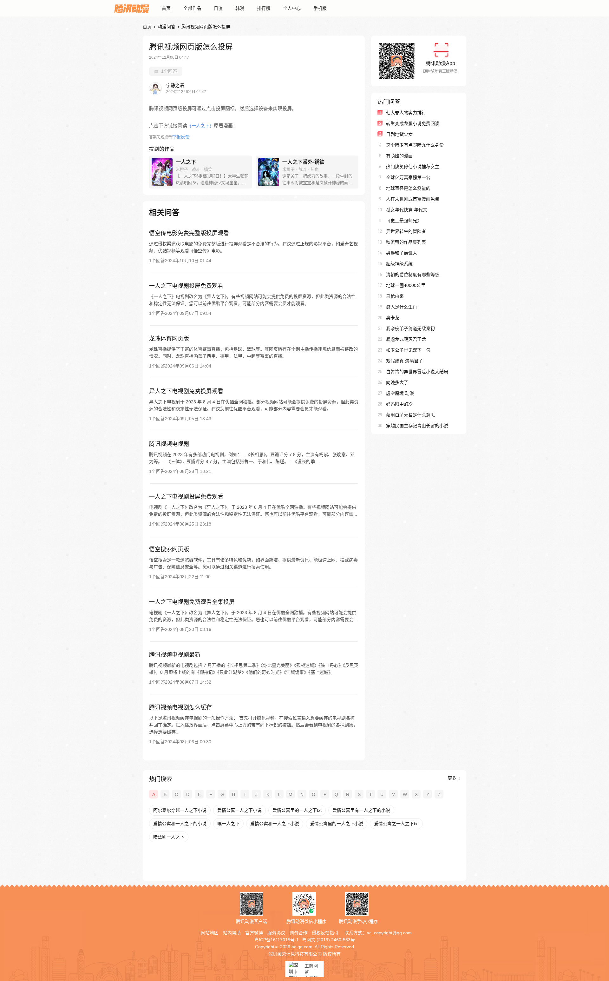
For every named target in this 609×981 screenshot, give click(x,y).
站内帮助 (232, 932)
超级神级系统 (399, 263)
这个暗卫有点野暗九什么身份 (415, 145)
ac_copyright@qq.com (389, 932)
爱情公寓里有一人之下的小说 (361, 810)
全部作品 (192, 8)
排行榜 (263, 8)
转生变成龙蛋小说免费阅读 (412, 123)
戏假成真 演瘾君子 (404, 360)
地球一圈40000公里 (405, 285)
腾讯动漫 (131, 8)
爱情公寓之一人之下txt (396, 823)
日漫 (218, 8)
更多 (452, 778)
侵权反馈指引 (325, 932)
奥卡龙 (392, 317)
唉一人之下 (228, 823)
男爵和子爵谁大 (401, 252)
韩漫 (239, 8)
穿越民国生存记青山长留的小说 (417, 425)
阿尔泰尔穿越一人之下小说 (179, 810)
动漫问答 (166, 26)
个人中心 (292, 8)
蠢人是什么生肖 (401, 306)
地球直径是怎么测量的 (408, 188)
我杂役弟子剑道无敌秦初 (410, 328)
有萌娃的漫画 (399, 155)
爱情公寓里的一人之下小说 (336, 823)
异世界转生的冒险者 (406, 231)
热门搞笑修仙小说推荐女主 (412, 166)
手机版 (320, 8)
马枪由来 (395, 296)
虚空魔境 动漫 (400, 393)
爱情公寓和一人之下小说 (274, 823)
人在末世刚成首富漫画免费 (412, 199)
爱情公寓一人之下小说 (239, 810)
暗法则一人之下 (168, 836)
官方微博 (254, 932)
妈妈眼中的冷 (399, 404)
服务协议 (276, 932)
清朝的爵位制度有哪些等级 (412, 274)
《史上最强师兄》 (404, 220)
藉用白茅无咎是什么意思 (410, 414)
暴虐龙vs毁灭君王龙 (406, 339)
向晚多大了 (397, 382)
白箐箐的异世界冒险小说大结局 (417, 371)
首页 (166, 8)
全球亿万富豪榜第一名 (408, 177)
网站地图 (210, 932)
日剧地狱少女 (399, 134)
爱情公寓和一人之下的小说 (179, 823)
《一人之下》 (200, 125)
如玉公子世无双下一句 (408, 350)
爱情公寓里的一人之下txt (297, 810)
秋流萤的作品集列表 (406, 242)
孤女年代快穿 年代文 (406, 209)
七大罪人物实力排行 (406, 112)
